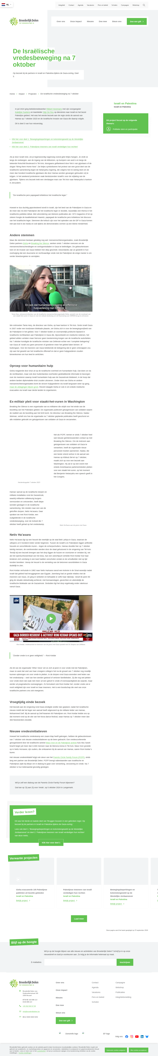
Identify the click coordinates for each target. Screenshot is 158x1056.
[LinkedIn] (142, 1036)
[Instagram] (131, 1036)
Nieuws (90, 21)
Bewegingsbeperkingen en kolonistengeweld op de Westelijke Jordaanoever (122, 893)
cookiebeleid (41, 1051)
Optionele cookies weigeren (116, 1050)
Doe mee (103, 21)
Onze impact (76, 21)
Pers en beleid (103, 5)
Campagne (125, 5)
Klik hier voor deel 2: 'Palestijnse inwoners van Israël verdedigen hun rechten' (45, 147)
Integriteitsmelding (123, 997)
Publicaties (120, 992)
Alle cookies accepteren (138, 1050)
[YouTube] (137, 1036)
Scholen (114, 5)
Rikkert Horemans (54, 109)
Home (12, 94)
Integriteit (61, 5)
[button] (137, 21)
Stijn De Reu (48, 112)
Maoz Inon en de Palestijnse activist (61, 743)
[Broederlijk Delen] (24, 21)
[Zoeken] (144, 5)
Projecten (32, 94)
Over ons (61, 21)
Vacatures (90, 5)
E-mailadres (36, 962)
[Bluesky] (147, 1036)
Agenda (80, 5)
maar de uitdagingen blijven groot (24, 387)
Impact (22, 94)
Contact (71, 5)
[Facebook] (126, 1036)
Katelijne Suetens (22, 112)
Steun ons (116, 21)
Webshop (136, 5)
